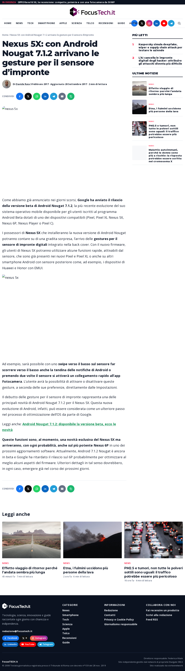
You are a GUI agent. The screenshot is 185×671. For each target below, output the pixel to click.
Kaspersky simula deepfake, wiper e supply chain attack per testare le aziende (160, 47)
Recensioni (106, 23)
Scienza (77, 23)
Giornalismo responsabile (120, 624)
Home (7, 23)
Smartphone (46, 23)
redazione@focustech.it (17, 631)
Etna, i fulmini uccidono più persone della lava (85, 570)
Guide (121, 23)
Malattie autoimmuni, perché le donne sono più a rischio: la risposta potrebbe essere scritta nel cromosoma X (165, 155)
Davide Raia (23, 84)
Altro (133, 23)
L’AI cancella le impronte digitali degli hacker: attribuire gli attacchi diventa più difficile (160, 60)
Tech (30, 23)
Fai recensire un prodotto (162, 610)
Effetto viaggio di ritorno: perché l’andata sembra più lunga (29, 570)
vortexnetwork (175, 665)
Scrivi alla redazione (159, 615)
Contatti (109, 615)
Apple (63, 23)
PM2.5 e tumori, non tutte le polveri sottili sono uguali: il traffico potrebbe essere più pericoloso (153, 572)
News (19, 23)
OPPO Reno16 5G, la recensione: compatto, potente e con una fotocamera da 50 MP (66, 2)
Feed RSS (152, 619)
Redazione (111, 610)
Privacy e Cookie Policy (119, 619)
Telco (90, 23)
